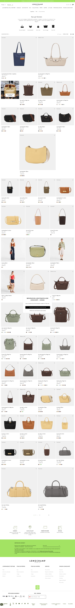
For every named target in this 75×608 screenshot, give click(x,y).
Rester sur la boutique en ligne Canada (38, 310)
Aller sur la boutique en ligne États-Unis (37, 307)
